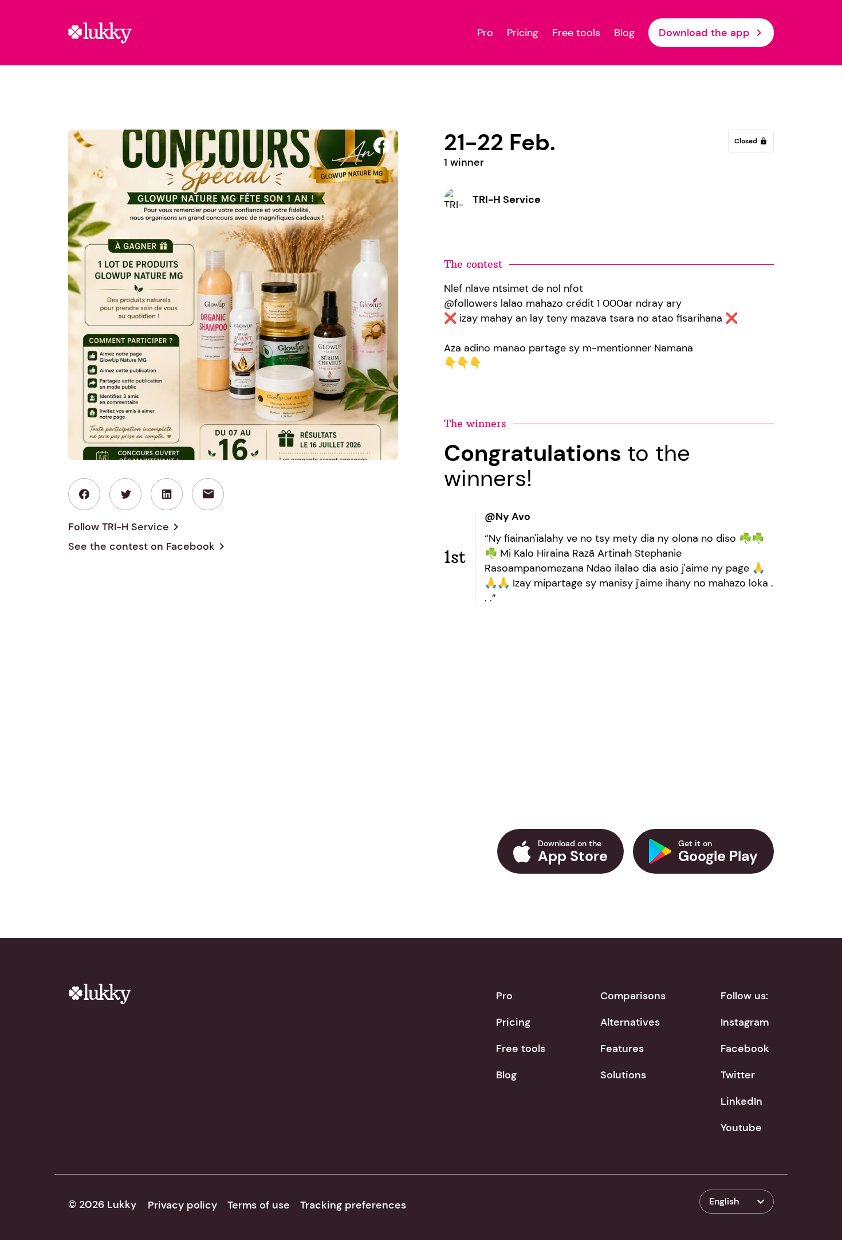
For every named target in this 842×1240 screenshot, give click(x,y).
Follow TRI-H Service (125, 527)
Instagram (745, 1022)
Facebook (745, 1048)
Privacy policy (182, 1205)
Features (622, 1048)
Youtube (741, 1128)
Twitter (738, 1075)
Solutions (623, 1075)
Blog (624, 33)
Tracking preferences (353, 1205)
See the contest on (148, 546)
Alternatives (630, 1022)
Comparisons (633, 996)
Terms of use (258, 1205)
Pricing (522, 33)
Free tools (576, 33)
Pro (485, 33)
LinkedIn (741, 1101)
